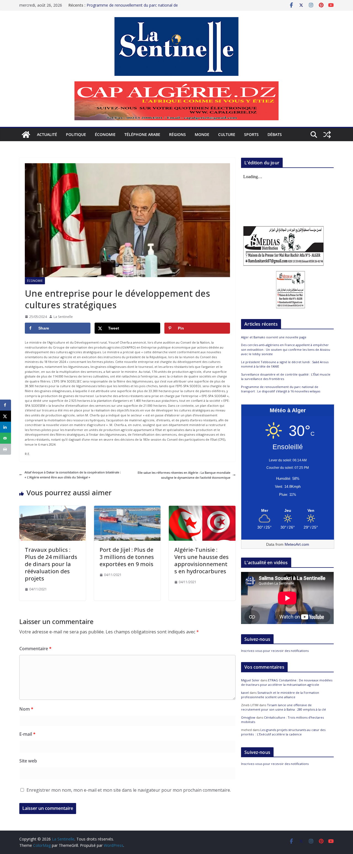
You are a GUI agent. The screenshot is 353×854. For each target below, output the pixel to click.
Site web (28, 761)
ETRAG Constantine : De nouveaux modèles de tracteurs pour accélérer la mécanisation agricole (286, 682)
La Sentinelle (63, 316)
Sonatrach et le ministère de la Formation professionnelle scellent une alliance (280, 694)
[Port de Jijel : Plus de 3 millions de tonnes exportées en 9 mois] (127, 508)
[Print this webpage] (5, 449)
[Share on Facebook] (5, 405)
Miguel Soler (250, 680)
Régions (177, 134)
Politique (76, 134)
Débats (275, 134)
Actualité (47, 134)
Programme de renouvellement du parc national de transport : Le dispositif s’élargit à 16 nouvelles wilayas (280, 389)
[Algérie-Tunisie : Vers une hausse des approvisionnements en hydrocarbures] (202, 508)
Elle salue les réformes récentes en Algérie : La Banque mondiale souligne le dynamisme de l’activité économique (184, 475)
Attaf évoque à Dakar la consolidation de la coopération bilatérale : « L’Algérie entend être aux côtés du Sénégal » (73, 474)
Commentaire (35, 649)
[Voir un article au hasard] (327, 134)
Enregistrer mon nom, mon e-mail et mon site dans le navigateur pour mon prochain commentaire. (128, 790)
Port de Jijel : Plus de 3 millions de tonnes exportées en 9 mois (127, 557)
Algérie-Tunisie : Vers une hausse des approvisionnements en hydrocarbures (201, 560)
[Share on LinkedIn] (5, 427)
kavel (245, 692)
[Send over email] (5, 438)
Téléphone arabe (142, 134)
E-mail (27, 734)
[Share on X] (5, 416)
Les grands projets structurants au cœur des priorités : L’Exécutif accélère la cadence (283, 732)
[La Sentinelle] (26, 134)
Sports (251, 134)
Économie (105, 134)
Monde (202, 134)
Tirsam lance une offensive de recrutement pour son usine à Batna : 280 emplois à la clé (283, 707)
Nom (26, 709)
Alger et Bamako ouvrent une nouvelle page (273, 337)
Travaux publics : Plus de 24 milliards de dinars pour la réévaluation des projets (51, 564)
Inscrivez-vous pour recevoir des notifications (275, 651)
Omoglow (248, 717)
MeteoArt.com (297, 544)
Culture (226, 134)
